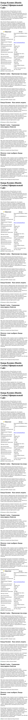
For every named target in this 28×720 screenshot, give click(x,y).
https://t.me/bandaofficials (19, 42)
